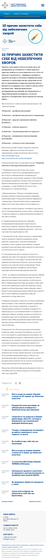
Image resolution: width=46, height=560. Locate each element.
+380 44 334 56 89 (9, 537)
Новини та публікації (21, 14)
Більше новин (7, 501)
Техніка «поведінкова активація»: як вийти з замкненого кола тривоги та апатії (28, 432)
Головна (6, 14)
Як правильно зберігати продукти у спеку (27, 483)
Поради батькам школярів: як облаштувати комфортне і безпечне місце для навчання (26, 407)
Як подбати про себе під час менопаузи (25, 442)
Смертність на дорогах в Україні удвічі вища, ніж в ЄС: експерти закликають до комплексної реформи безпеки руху (27, 420)
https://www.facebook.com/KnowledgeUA (17, 158)
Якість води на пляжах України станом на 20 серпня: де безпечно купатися (28, 396)
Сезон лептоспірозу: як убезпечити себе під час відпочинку (23, 493)
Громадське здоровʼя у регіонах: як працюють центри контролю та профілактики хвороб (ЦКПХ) (28, 473)
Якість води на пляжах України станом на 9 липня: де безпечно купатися (27, 452)
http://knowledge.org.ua (10, 156)
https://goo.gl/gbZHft (9, 373)
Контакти (8, 534)
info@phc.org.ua (9, 539)
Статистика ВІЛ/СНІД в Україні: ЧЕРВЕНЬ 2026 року (26, 463)
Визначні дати (34, 501)
